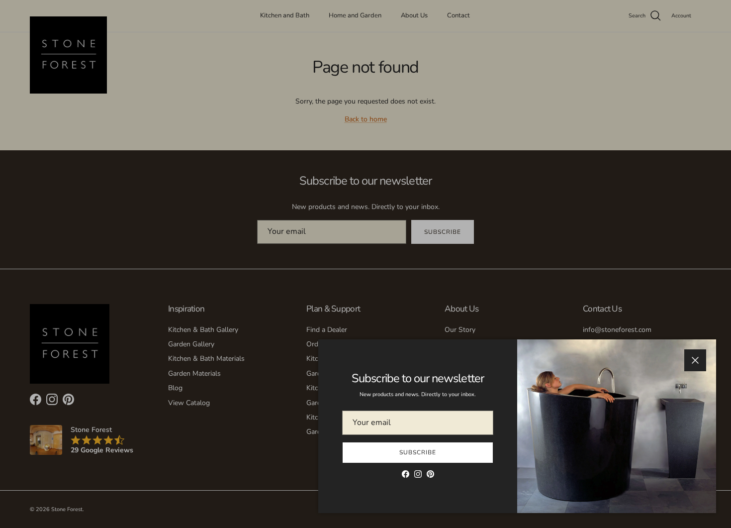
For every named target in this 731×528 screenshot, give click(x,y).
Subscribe (417, 452)
